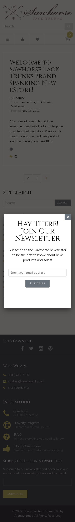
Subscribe (37, 283)
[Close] (68, 217)
